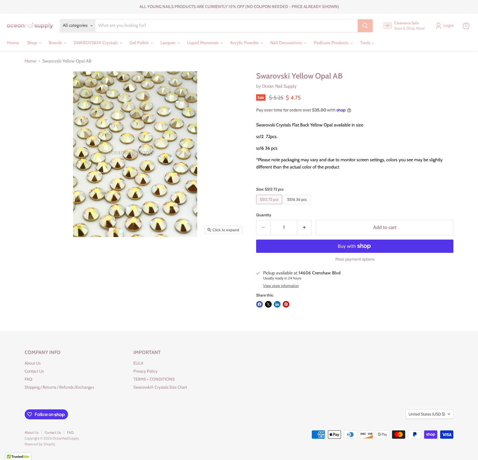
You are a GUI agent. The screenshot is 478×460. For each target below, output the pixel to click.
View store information (281, 286)
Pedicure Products (332, 42)
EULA (138, 363)
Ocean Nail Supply (279, 86)
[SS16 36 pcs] (298, 205)
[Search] (365, 25)
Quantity (263, 215)
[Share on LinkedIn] (277, 304)
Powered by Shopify (40, 444)
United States (427, 414)
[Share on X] (268, 304)
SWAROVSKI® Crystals (96, 42)
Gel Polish (139, 42)
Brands (56, 42)
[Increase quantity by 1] (304, 227)
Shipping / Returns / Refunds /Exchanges (59, 387)
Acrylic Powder (245, 42)
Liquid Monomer (203, 42)
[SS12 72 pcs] (270, 205)
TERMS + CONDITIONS (154, 379)
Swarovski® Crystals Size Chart (160, 387)
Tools (366, 42)
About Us (33, 363)
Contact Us (34, 371)
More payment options (355, 259)
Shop (32, 42)
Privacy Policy (145, 371)
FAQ (28, 379)
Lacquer (168, 42)
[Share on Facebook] (259, 304)
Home (13, 42)
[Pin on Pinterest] (286, 304)
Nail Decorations (286, 42)
